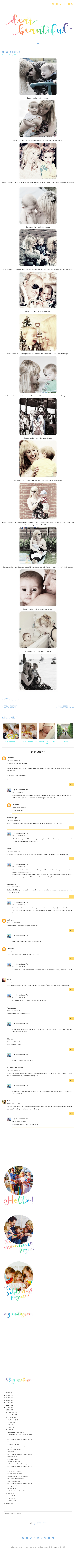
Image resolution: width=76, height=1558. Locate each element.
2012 (8, 1410)
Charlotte (10, 1039)
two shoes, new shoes (14, 1461)
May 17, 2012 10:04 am (18, 792)
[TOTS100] (38, 1523)
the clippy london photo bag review (19, 1486)
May (9, 1429)
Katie (9, 848)
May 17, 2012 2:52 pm (13, 886)
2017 (8, 1397)
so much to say (12, 1451)
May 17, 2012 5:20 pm (18, 966)
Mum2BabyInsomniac (15, 1067)
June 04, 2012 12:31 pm (19, 807)
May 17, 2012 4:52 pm (13, 951)
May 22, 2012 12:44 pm (18, 1026)
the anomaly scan (13, 1469)
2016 (8, 1400)
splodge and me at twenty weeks (18, 1476)
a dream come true (13, 1444)
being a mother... (13, 1459)
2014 (8, 1405)
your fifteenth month (14, 1481)
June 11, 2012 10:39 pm (19, 1088)
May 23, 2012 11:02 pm (13, 1070)
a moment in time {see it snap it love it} (20, 1434)
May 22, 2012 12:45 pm (18, 1057)
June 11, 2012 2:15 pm (13, 1103)
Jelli (8, 1101)
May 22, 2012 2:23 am (13, 1010)
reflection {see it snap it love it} (17, 1464)
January (10, 1500)
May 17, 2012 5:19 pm (18, 938)
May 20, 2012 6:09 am (13, 982)
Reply (71, 784)
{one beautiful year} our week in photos (20, 1439)
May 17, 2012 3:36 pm (13, 922)
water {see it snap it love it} (16, 1491)
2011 (8, 1503)
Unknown (10, 758)
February (11, 1498)
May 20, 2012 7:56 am (18, 997)
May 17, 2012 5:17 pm (18, 866)
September (11, 1420)
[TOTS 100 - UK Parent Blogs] (38, 1522)
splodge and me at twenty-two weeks (19, 1447)
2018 (8, 1395)
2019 (8, 1393)
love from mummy (21, 700)
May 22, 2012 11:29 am (13, 1041)
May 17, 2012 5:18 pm (18, 904)
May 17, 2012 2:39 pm (13, 851)
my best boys (12, 1488)
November (11, 1415)
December (11, 1412)
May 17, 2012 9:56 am (13, 820)
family (10, 700)
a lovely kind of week (14, 1471)
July (9, 1424)
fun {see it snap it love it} (15, 1449)
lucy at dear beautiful (20, 790)
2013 (8, 1407)
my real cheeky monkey (15, 1473)
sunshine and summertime (16, 1432)
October (11, 1417)
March (10, 1496)
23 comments (5, 698)
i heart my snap (12, 1442)
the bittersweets (13, 1437)
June (9, 1427)
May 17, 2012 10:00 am (18, 835)
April (9, 1493)
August (10, 1422)
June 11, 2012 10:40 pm (19, 1121)
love (14, 700)
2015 (8, 1402)
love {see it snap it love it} (16, 1478)
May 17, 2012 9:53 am (13, 760)
